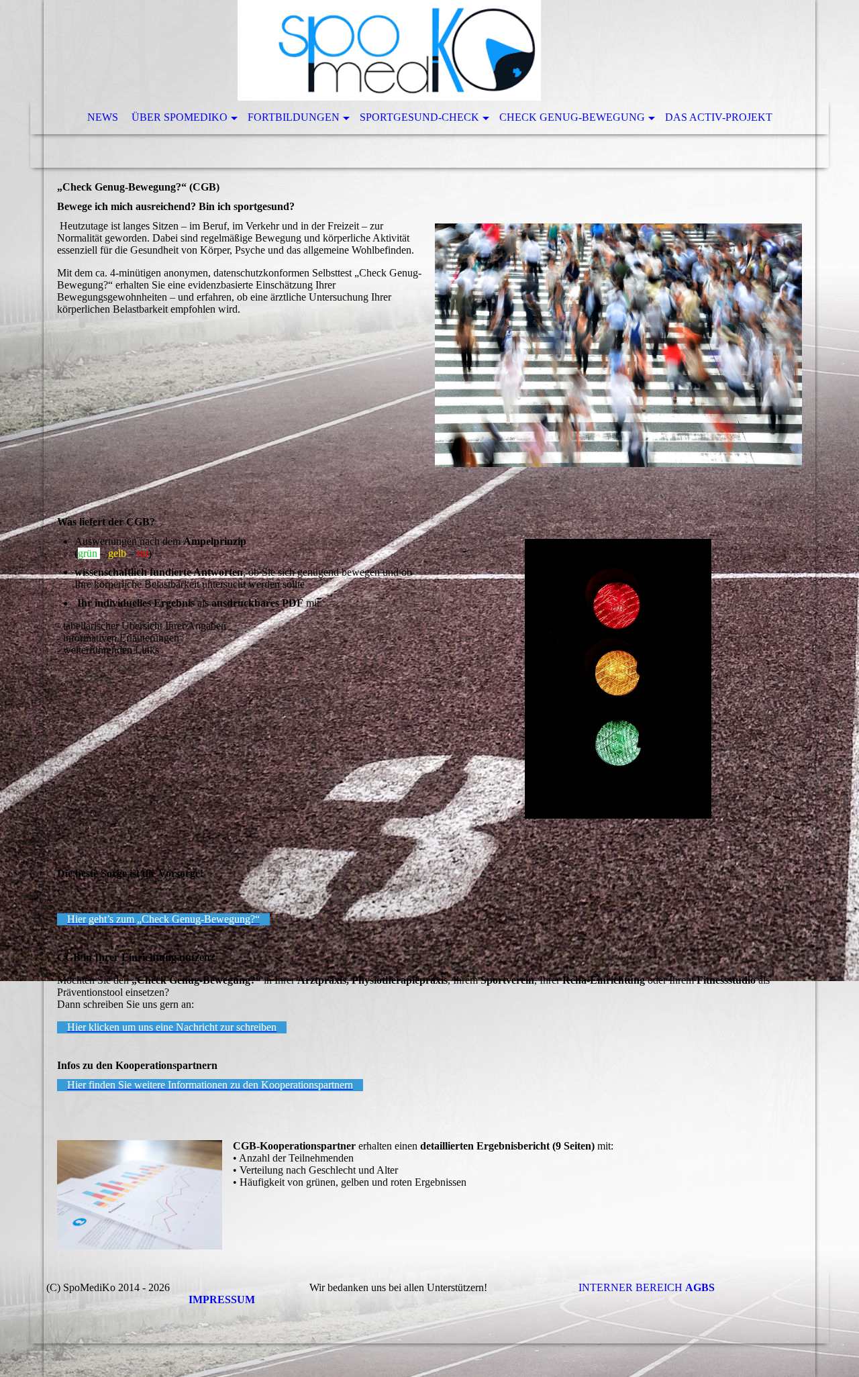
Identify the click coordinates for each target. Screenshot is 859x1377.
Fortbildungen (294, 117)
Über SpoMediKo (180, 117)
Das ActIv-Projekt (718, 117)
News (102, 117)
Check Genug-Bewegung (572, 117)
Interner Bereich (625, 1287)
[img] (389, 50)
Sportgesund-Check (419, 117)
